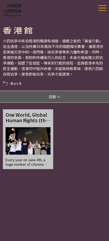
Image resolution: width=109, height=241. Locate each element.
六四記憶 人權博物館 (12, 10)
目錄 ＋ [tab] (55, 96)
